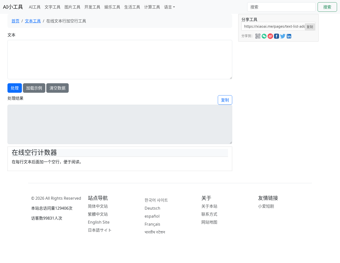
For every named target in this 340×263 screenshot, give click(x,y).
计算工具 (152, 7)
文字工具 (52, 7)
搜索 (327, 7)
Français (152, 224)
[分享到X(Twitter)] (282, 35)
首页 (15, 21)
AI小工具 (13, 6)
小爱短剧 (266, 206)
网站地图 (209, 222)
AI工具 (35, 7)
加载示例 (34, 88)
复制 (225, 100)
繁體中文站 (98, 214)
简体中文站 (98, 206)
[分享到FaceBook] (276, 35)
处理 (15, 88)
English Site (99, 222)
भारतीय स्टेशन (155, 232)
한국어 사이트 (156, 200)
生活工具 (132, 7)
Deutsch (152, 208)
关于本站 (209, 206)
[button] (258, 35)
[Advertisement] (278, 73)
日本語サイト (100, 230)
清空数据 (57, 88)
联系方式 (209, 214)
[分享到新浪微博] (270, 35)
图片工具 (72, 7)
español (152, 216)
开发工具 (92, 7)
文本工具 (33, 21)
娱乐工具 (112, 7)
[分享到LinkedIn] (289, 35)
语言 (168, 7)
